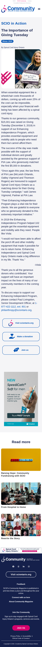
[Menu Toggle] (39, 9)
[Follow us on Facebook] (13, 566)
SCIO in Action (13, 23)
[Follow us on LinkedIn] (24, 566)
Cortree (30, 1)
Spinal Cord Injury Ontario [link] (30, 644)
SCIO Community (21, 1)
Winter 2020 (7, 41)
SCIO (14, 1)
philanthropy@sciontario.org (16, 310)
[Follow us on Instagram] (29, 566)
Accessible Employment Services (22, 3)
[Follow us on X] (18, 566)
